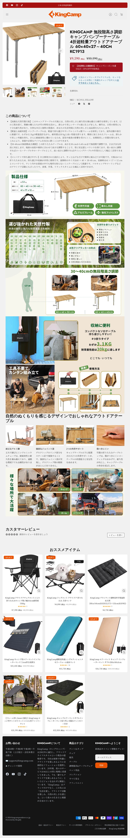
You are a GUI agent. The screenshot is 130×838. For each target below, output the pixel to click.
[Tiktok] (21, 5)
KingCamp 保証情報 (116, 828)
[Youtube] (12, 5)
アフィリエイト (76, 782)
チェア (72, 753)
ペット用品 (74, 770)
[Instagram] (16, 5)
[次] (84, 5)
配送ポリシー (61, 825)
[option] (34, 53)
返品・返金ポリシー (45, 825)
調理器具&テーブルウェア (81, 765)
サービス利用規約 (75, 825)
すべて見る (74, 778)
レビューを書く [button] (116, 535)
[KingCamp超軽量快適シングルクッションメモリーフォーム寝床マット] (65, 636)
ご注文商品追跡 (100, 828)
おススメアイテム (65, 549)
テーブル (73, 761)
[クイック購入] (39, 590)
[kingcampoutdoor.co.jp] (65, 14)
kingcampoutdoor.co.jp (20, 817)
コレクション (75, 774)
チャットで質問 (15, 765)
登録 (101, 765)
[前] (46, 5)
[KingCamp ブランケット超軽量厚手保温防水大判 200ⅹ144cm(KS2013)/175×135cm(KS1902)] (107, 574)
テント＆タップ (76, 748)
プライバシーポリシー (93, 825)
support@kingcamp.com (21, 760)
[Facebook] (7, 5)
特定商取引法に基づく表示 (114, 825)
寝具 (71, 757)
